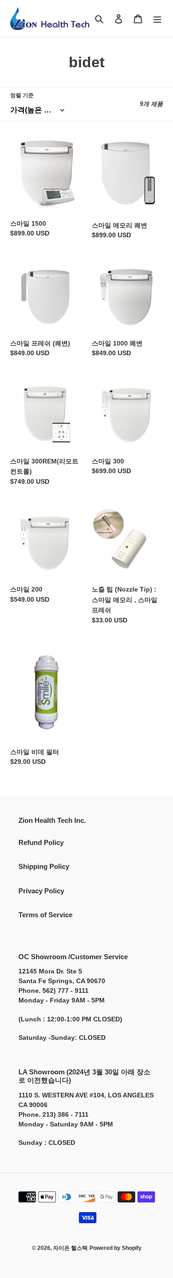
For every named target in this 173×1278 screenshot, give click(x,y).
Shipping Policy (43, 866)
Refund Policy (41, 842)
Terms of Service (45, 915)
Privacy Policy (41, 891)
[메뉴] (157, 19)
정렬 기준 (22, 95)
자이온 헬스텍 (70, 1248)
